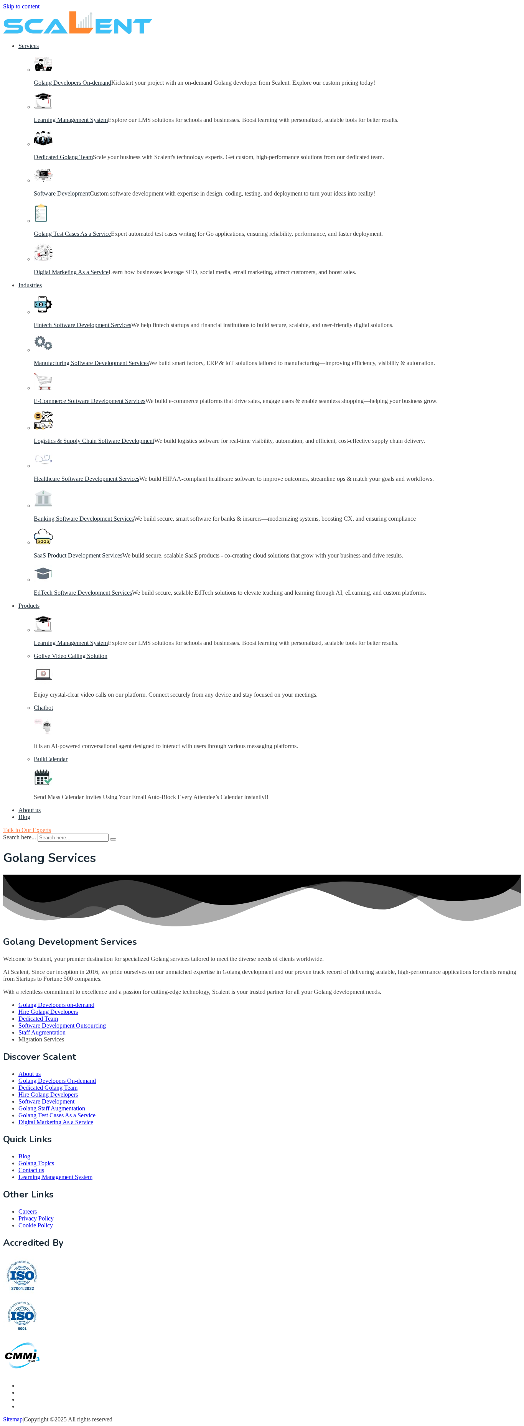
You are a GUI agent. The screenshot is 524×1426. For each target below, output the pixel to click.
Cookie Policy (35, 1225)
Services (28, 46)
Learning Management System (71, 120)
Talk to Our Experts (27, 830)
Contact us (31, 1170)
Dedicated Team (38, 1018)
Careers (27, 1211)
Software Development (62, 193)
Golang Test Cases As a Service (72, 233)
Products (29, 605)
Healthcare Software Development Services (86, 478)
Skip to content (21, 6)
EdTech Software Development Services (83, 592)
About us (29, 810)
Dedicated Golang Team (63, 157)
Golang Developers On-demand (72, 82)
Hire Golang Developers (48, 1011)
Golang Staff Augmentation (51, 1108)
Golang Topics (36, 1163)
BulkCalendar (51, 759)
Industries (30, 285)
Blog (24, 817)
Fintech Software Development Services (82, 325)
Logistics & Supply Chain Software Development (94, 441)
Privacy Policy (36, 1218)
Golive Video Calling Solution (70, 656)
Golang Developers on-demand (56, 1005)
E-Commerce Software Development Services (89, 401)
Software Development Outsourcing (62, 1025)
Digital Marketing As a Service (71, 272)
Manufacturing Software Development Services (91, 363)
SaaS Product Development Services (78, 555)
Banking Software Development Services (84, 518)
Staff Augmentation (42, 1032)
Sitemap (13, 1419)
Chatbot (43, 707)
